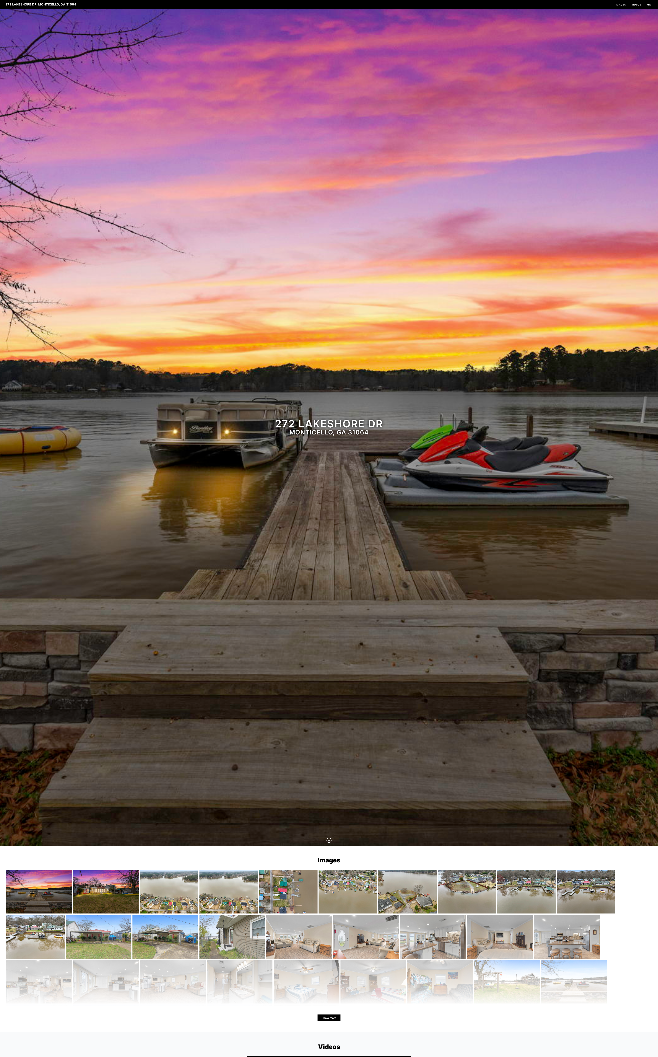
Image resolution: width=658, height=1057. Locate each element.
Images (621, 4)
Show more (329, 1018)
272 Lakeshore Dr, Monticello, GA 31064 (40, 4)
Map (650, 4)
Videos (636, 4)
